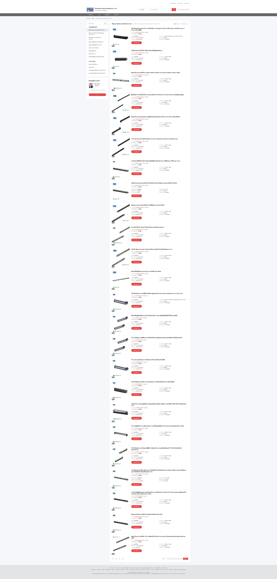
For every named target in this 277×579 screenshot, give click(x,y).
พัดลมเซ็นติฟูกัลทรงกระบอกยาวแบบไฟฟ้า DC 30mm (146, 271)
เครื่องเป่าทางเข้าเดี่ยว (94, 48)
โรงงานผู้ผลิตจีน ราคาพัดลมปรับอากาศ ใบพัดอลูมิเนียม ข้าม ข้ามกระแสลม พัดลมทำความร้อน (157, 426)
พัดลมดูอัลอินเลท (92, 50)
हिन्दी (162, 569)
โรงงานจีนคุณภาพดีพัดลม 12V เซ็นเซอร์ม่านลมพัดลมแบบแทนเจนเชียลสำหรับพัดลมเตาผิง (156, 337)
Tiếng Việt (175, 569)
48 (122, 558)
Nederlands (157, 569)
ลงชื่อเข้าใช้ (173, 3)
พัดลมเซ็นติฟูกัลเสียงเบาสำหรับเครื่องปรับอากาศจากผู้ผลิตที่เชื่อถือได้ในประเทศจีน (154, 315)
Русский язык (142, 569)
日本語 (113, 569)
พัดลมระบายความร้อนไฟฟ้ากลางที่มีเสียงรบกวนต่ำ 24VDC (147, 205)
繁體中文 (108, 569)
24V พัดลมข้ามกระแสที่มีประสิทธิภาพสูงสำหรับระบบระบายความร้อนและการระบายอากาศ (156, 293)
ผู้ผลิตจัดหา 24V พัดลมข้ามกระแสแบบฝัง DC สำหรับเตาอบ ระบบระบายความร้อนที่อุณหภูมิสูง (157, 94)
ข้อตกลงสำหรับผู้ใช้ (125, 567)
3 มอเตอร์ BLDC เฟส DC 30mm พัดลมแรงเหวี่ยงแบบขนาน (147, 227)
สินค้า (99, 14)
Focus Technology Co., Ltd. (139, 572)
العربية (152, 569)
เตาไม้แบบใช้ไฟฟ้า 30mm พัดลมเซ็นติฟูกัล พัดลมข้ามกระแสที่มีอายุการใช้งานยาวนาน (155, 161)
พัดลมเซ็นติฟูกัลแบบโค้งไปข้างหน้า (96, 56)
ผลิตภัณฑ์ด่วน (158, 567)
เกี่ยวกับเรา (107, 14)
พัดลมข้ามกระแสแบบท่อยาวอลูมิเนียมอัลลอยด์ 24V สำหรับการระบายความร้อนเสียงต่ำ (155, 117)
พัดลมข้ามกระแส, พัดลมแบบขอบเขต (95, 38)
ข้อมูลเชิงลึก (165, 567)
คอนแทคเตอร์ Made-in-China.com (147, 567)
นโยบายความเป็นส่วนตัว (135, 567)
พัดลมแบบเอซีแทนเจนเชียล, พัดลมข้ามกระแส (96, 33)
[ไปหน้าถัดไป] (186, 24)
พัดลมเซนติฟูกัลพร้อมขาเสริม (95, 45)
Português (132, 569)
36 (119, 558)
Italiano (137, 569)
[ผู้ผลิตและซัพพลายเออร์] (96, 3)
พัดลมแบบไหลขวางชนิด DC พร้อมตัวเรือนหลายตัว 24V (146, 514)
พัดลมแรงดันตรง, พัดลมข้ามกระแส (96, 30)
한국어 (148, 569)
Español (122, 569)
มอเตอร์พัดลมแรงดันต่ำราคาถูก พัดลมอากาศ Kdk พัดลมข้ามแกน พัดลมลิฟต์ (152, 382)
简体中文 (103, 569)
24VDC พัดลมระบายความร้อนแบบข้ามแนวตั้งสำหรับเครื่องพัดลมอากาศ (151, 249)
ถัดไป (185, 558)
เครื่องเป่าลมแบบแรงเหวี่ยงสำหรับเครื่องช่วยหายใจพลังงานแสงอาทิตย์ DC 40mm (154, 183)
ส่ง (97, 94)
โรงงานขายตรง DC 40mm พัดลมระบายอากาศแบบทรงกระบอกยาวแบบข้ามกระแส (154, 139)
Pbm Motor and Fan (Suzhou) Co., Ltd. (106, 8)
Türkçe (170, 569)
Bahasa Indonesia (182, 569)
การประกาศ (118, 567)
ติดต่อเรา (116, 14)
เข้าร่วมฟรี (180, 3)
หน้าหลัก (91, 14)
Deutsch (126, 569)
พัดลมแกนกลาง (92, 53)
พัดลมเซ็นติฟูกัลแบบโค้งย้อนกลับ (96, 42)
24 (116, 558)
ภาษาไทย (166, 569)
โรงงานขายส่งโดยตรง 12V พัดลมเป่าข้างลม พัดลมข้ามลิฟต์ (148, 359)
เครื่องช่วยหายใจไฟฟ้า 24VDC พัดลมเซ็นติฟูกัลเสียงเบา (146, 50)
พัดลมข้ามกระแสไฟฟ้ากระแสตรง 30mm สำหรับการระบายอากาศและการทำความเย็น (155, 72)
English (98, 569)
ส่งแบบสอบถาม (136, 42)
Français (117, 569)
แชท (97, 85)
